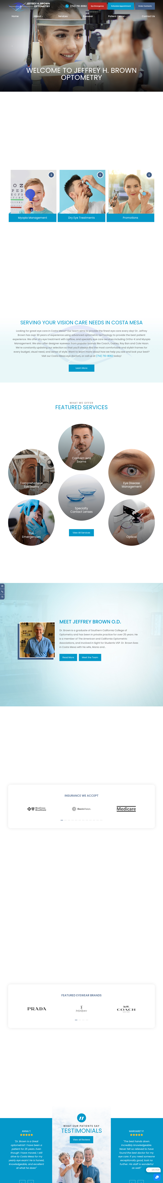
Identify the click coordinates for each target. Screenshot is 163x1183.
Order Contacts (145, 6)
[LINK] (31, 450)
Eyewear (88, 16)
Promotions (130, 218)
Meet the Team (90, 657)
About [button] (37, 16)
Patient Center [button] (116, 16)
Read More (68, 657)
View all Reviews (81, 1139)
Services (63, 16)
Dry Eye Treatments (81, 218)
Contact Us (148, 16)
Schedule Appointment (121, 6)
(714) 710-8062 (78, 6)
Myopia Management (32, 218)
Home (15, 16)
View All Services (81, 532)
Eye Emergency (97, 6)
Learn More (81, 368)
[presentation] (17, 801)
